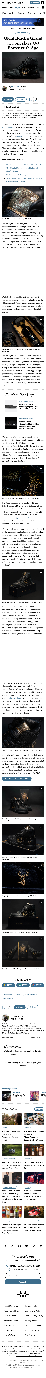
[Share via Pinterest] (41, 75)
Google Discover (10, 985)
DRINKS (27, 1159)
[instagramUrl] (19, 1246)
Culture (31, 7)
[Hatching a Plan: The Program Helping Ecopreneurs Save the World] (12, 1119)
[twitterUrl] (12, 1246)
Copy (22, 99)
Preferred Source (39, 985)
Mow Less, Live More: (11, 1165)
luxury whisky (8, 127)
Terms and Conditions (34, 1325)
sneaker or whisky (14, 698)
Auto (24, 7)
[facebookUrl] (5, 1246)
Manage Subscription (34, 1330)
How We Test (9, 1335)
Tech (11, 7)
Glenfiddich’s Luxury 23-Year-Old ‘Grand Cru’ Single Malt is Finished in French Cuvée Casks (23, 168)
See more (39, 1109)
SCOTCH (18, 995)
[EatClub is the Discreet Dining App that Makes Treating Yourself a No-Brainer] (34, 1119)
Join (37, 1051)
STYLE (27, 1187)
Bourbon (31, 13)
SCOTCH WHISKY (30, 995)
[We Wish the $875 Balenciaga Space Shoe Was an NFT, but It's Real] (11, 407)
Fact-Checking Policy (34, 1315)
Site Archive (30, 1335)
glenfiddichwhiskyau (26, 518)
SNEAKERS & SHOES (22, 32)
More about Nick (7, 1037)
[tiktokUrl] (33, 1246)
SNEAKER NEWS (8, 999)
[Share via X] (41, 70)
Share (9, 99)
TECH (5, 1128)
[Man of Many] (23, 1294)
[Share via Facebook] (41, 65)
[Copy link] (41, 80)
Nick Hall (15, 87)
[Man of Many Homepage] (12, 2)
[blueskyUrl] (41, 1246)
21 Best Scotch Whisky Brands (19, 175)
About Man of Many (37, 1037)
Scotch (20, 13)
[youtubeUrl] (26, 1246)
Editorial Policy (31, 1306)
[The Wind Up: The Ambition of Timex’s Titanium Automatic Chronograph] (6, 1096)
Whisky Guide (8, 13)
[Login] (42, 2)
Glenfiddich (21, 136)
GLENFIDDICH (7, 995)
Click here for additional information (29, 1356)
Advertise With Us (11, 1311)
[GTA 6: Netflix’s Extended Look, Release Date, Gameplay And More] (34, 1096)
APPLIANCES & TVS (9, 1159)
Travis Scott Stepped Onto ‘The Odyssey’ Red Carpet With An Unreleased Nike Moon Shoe (12, 1196)
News (4, 7)
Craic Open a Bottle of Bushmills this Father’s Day (34, 1165)
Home (13, 28)
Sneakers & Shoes (28, 28)
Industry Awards (11, 1320)
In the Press (9, 1325)
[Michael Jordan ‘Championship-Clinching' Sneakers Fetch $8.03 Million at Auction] (11, 424)
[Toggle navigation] (43, 7)
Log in (29, 1051)
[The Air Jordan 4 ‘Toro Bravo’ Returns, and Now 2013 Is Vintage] (34, 1212)
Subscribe (35, 3)
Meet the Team (10, 1315)
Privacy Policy (31, 1320)
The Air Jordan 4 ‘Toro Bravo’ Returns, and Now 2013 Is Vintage (34, 1227)
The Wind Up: (19, 1097)
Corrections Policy (33, 1311)
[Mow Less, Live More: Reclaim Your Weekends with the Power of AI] (12, 1150)
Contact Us (9, 1330)
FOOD (27, 1128)
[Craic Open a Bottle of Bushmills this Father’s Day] (34, 1150)
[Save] (31, 99)
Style (17, 7)
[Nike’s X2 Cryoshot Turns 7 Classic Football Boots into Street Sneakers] (34, 1178)
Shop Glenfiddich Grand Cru (16, 779)
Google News (24, 985)
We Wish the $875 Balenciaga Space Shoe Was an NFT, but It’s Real (28, 406)
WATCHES (16, 1093)
